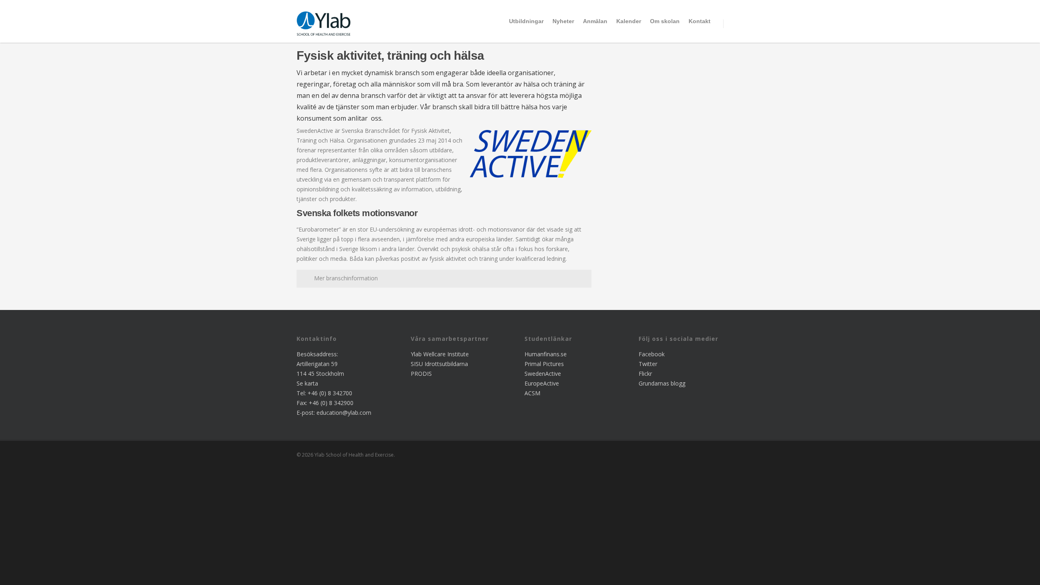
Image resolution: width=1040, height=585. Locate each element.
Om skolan (665, 21)
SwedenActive (542, 373)
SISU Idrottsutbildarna (439, 364)
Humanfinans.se (545, 354)
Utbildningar (526, 21)
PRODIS (421, 373)
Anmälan (595, 21)
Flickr (645, 373)
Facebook (652, 354)
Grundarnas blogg (662, 383)
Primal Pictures (544, 364)
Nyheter (563, 21)
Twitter (648, 364)
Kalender (628, 21)
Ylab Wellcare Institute (440, 354)
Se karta (307, 383)
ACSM (532, 393)
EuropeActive (541, 383)
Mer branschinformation (346, 278)
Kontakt (700, 21)
